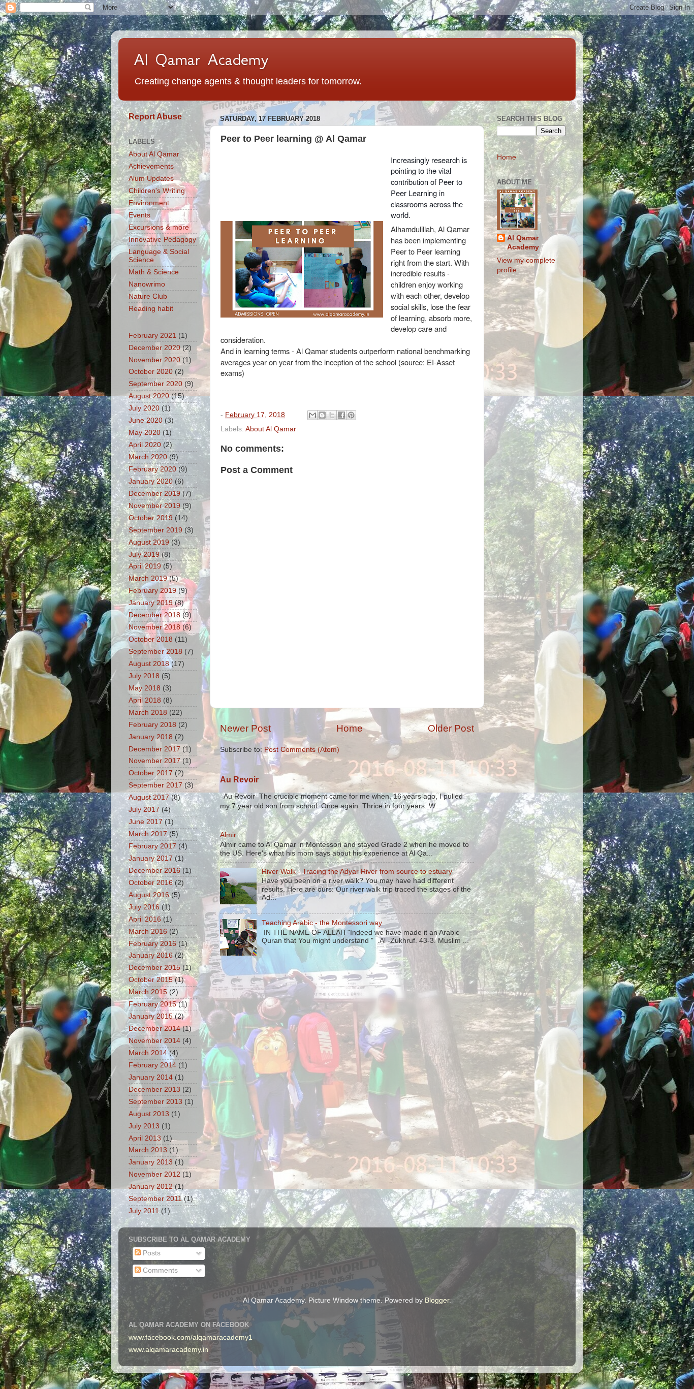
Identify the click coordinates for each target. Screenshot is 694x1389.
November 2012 (154, 1174)
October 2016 (151, 883)
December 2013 (154, 1089)
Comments (159, 1270)
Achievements (151, 166)
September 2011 (155, 1199)
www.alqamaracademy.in (168, 1349)
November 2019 (154, 506)
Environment (149, 203)
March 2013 (148, 1150)
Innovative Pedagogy (162, 239)
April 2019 (145, 566)
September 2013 (155, 1102)
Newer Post (245, 728)
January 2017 (151, 858)
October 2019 (151, 518)
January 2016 (151, 955)
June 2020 (146, 420)
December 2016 (154, 870)
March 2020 (148, 457)
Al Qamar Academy (201, 59)
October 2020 (151, 371)
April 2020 (145, 445)
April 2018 (145, 700)
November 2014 (154, 1041)
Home (349, 728)
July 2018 (144, 676)
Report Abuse (155, 116)
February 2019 (152, 590)
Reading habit (151, 308)
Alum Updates (151, 178)
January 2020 (151, 481)
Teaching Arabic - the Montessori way (322, 923)
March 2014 (148, 1053)
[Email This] (312, 415)
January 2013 (151, 1162)
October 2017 (151, 773)
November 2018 (154, 627)
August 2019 (149, 542)
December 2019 (154, 493)
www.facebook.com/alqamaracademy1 (191, 1337)
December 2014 (154, 1028)
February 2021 (152, 335)
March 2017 (148, 834)
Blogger (437, 1300)
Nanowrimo (147, 284)
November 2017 (154, 761)
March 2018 (148, 712)
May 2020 (145, 432)
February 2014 (152, 1065)
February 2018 (152, 725)
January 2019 (151, 603)
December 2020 (154, 348)
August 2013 (149, 1114)
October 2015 (151, 980)
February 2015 (152, 1004)
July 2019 (144, 554)
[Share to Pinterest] (351, 415)
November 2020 (154, 360)
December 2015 (154, 967)
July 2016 (144, 907)
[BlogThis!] (322, 415)
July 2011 (144, 1211)
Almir (228, 835)
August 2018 (149, 664)
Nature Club (148, 296)
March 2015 (148, 992)
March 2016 (148, 931)
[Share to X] (332, 415)
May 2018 (145, 688)
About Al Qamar (270, 429)
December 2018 (154, 615)
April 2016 (145, 919)
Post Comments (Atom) (301, 749)
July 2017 (144, 809)
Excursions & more (159, 227)
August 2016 (149, 895)
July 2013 (144, 1126)
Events (139, 215)
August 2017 (149, 797)
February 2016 (152, 944)
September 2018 (155, 651)
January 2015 (151, 1016)
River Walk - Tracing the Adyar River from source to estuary (357, 871)
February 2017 (152, 846)
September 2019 (155, 530)
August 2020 (149, 396)
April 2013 (145, 1138)
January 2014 (151, 1077)
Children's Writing (157, 191)
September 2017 (155, 785)
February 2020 (152, 469)
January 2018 (151, 737)
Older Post (451, 728)
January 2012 (151, 1186)
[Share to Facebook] (341, 415)
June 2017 (146, 822)
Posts (151, 1253)
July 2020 (144, 408)
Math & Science (154, 272)
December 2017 (154, 749)
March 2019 (148, 578)
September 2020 (155, 384)
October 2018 (151, 639)
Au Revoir (239, 779)
